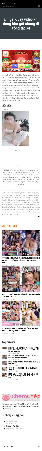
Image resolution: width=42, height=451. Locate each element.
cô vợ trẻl (22, 195)
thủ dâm (34, 209)
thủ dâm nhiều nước (22, 212)
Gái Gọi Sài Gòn (11, 421)
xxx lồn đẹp (14, 214)
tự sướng (32, 212)
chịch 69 (24, 193)
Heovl (17, 200)
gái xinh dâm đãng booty (25, 198)
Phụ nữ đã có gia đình (12, 207)
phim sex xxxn (12, 205)
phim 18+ (29, 202)
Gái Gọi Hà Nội (11, 424)
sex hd (28, 207)
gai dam (14, 198)
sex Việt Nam (11, 209)
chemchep (17, 193)
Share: (38, 217)
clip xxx (16, 195)
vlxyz (3, 214)
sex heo (34, 207)
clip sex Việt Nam (7, 195)
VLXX (37, 212)
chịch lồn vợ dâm (32, 193)
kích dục (22, 200)
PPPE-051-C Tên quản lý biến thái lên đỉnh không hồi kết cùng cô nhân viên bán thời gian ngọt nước (21, 260)
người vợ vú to (21, 202)
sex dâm (23, 207)
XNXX (7, 214)
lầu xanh (7, 202)
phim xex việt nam (24, 205)
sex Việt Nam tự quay (23, 209)
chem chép (9, 193)
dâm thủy (8, 198)
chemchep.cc (8, 409)
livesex (13, 202)
